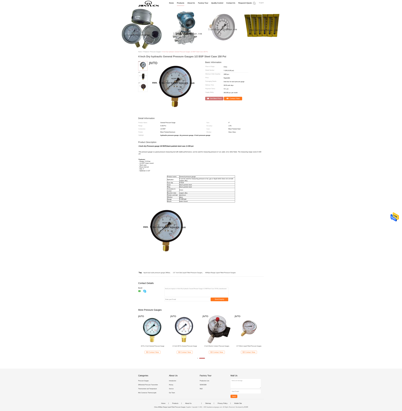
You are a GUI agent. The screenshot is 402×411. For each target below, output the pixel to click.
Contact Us (230, 3)
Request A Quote (245, 3)
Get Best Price (215, 98)
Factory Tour (203, 3)
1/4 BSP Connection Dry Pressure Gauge (152, 346)
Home (171, 3)
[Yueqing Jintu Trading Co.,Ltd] (148, 4)
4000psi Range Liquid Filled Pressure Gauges (220, 272)
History (171, 385)
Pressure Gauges (143, 381)
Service (171, 389)
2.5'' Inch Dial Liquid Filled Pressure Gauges (187, 272)
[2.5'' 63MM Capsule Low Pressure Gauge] (216, 329)
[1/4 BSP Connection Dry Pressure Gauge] (152, 329)
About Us (191, 3)
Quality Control (217, 3)
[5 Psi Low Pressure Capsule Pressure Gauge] (249, 329)
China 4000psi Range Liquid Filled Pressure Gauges (170, 407)
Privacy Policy (222, 403)
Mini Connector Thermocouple (147, 392)
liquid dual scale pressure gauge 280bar (157, 272)
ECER (246, 407)
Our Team (172, 392)
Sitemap (208, 403)
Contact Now (234, 98)
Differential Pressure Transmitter (148, 385)
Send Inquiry (219, 299)
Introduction (172, 381)
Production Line (204, 381)
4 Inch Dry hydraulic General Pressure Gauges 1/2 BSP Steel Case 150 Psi (185, 52)
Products (180, 3)
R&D (201, 389)
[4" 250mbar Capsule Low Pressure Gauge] (184, 329)
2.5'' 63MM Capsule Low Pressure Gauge (216, 346)
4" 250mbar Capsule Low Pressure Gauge (184, 346)
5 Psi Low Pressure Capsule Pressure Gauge (249, 346)
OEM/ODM (203, 385)
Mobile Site (238, 403)
